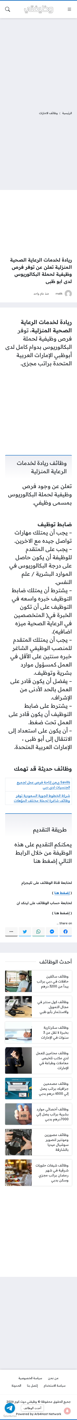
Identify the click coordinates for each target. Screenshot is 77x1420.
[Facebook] (65, 931)
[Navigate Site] (69, 9)
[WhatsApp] (38, 931)
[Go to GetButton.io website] (9, 1416)
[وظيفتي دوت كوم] (38, 9)
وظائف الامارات (48, 113)
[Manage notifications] (67, 1411)
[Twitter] (25, 931)
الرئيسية (67, 113)
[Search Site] (8, 9)
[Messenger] (52, 931)
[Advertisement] (38, 62)
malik (59, 293)
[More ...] (11, 931)
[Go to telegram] (10, 1408)
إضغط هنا (62, 893)
